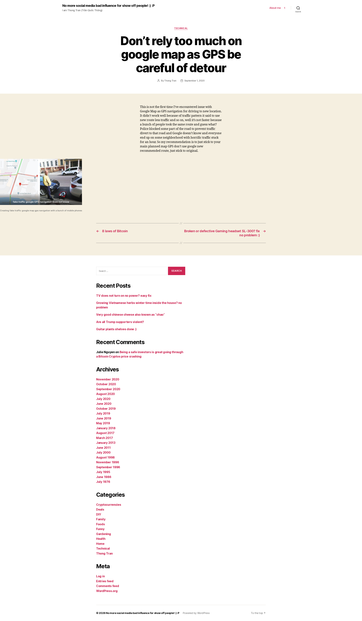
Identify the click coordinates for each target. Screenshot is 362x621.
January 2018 (106, 428)
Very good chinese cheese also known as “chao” (130, 314)
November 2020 (107, 379)
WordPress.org (107, 591)
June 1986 (103, 477)
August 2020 (105, 394)
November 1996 (107, 462)
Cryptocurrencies (108, 504)
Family (100, 519)
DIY (98, 514)
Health (100, 539)
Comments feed (107, 586)
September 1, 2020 (194, 80)
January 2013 (105, 443)
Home (100, 543)
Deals (100, 509)
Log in (100, 576)
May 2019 (103, 423)
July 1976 (103, 482)
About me (275, 7)
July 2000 (103, 452)
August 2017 (105, 433)
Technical (181, 28)
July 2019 (103, 413)
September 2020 (108, 389)
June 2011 (103, 447)
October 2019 (106, 408)
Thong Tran (170, 80)
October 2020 (106, 384)
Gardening (103, 534)
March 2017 (104, 438)
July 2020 (103, 399)
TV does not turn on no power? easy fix (123, 295)
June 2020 (103, 403)
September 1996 (108, 467)
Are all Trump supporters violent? (120, 322)
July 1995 (103, 472)
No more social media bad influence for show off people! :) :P (108, 5)
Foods (100, 524)
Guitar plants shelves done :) (116, 329)
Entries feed (105, 581)
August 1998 (105, 457)
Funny (100, 529)
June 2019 (103, 418)
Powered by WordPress (196, 613)
